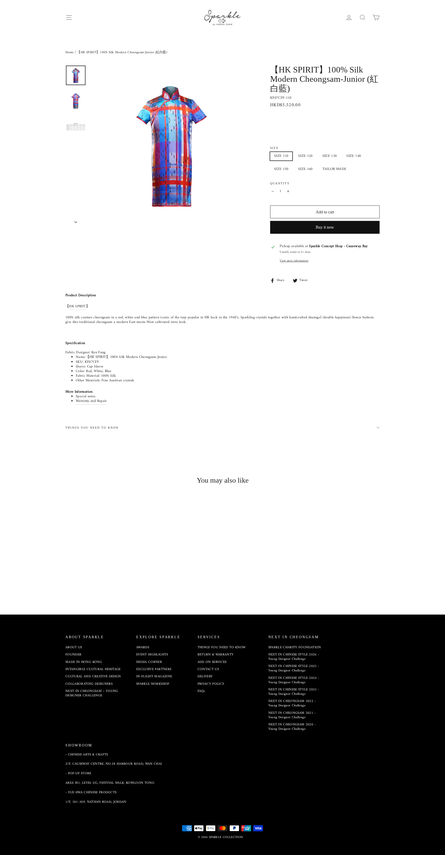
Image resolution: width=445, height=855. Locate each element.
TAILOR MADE (334, 169)
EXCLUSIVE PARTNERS (153, 669)
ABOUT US (73, 647)
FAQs (201, 691)
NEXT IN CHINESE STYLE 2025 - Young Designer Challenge (293, 668)
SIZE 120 (305, 156)
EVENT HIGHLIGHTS (152, 655)
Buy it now (325, 227)
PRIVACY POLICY (211, 684)
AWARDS (142, 647)
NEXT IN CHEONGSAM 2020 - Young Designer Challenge (292, 727)
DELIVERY (205, 676)
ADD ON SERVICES (212, 662)
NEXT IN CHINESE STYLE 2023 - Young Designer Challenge (293, 692)
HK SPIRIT (77, 306)
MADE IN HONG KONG (83, 662)
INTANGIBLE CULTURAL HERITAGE (93, 669)
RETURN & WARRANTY (216, 655)
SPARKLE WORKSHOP (152, 684)
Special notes (86, 396)
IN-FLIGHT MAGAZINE (154, 676)
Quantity (280, 183)
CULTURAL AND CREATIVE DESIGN (93, 676)
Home (69, 52)
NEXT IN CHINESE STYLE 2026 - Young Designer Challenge (293, 657)
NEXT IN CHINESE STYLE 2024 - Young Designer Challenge (293, 680)
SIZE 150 (281, 169)
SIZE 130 (329, 156)
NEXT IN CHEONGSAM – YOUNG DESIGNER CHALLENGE (91, 693)
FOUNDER (73, 655)
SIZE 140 (353, 156)
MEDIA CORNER (149, 662)
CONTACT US (208, 669)
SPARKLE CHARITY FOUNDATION (294, 647)
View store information (294, 261)
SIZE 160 (305, 169)
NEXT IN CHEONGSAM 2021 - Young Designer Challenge (292, 715)
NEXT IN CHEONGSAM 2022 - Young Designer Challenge (292, 703)
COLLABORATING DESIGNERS (89, 684)
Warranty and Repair (91, 401)
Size (274, 147)
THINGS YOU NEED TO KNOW (92, 427)
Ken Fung (98, 352)
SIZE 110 (281, 156)
